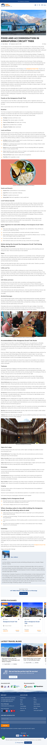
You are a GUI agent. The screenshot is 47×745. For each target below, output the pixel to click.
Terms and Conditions (38, 710)
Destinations (23, 697)
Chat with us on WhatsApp (29, 590)
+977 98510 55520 (15, 590)
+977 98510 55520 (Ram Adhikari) (7, 699)
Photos (35, 699)
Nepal (21, 699)
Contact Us (22, 710)
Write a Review (37, 706)
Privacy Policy (20, 742)
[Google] (28, 686)
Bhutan (21, 704)
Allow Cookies (28, 742)
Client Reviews (37, 704)
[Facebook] (2, 711)
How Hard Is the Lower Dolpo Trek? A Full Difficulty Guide (32, 659)
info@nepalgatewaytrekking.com (7, 705)
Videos (35, 702)
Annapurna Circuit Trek (39, 544)
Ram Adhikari (5, 44)
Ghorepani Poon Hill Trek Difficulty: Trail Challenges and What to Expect (11, 660)
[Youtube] (12, 711)
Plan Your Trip (13, 676)
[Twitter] (4, 711)
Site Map (35, 708)
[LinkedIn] (9, 711)
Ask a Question (23, 593)
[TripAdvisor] (38, 686)
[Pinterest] (14, 711)
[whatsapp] (3, 737)
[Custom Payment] (23, 736)
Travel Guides (23, 706)
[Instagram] (7, 711)
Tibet (21, 702)
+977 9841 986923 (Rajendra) (7, 701)
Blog (35, 697)
